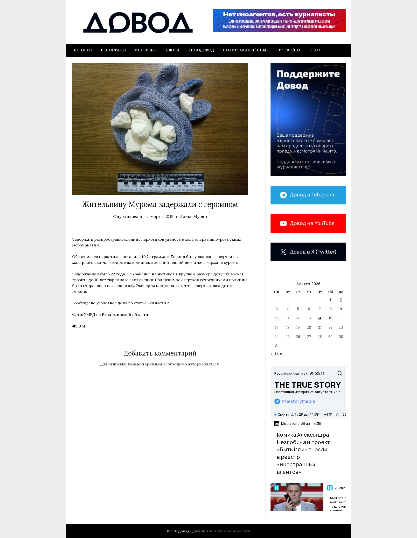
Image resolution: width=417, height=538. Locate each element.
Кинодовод (201, 50)
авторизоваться (203, 364)
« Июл (276, 353)
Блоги (173, 50)
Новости (82, 50)
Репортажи (113, 50)
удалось (173, 239)
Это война (289, 50)
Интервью (146, 50)
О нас (315, 50)
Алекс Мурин (193, 216)
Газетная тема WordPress (228, 531)
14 (319, 318)
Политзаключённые (246, 50)
